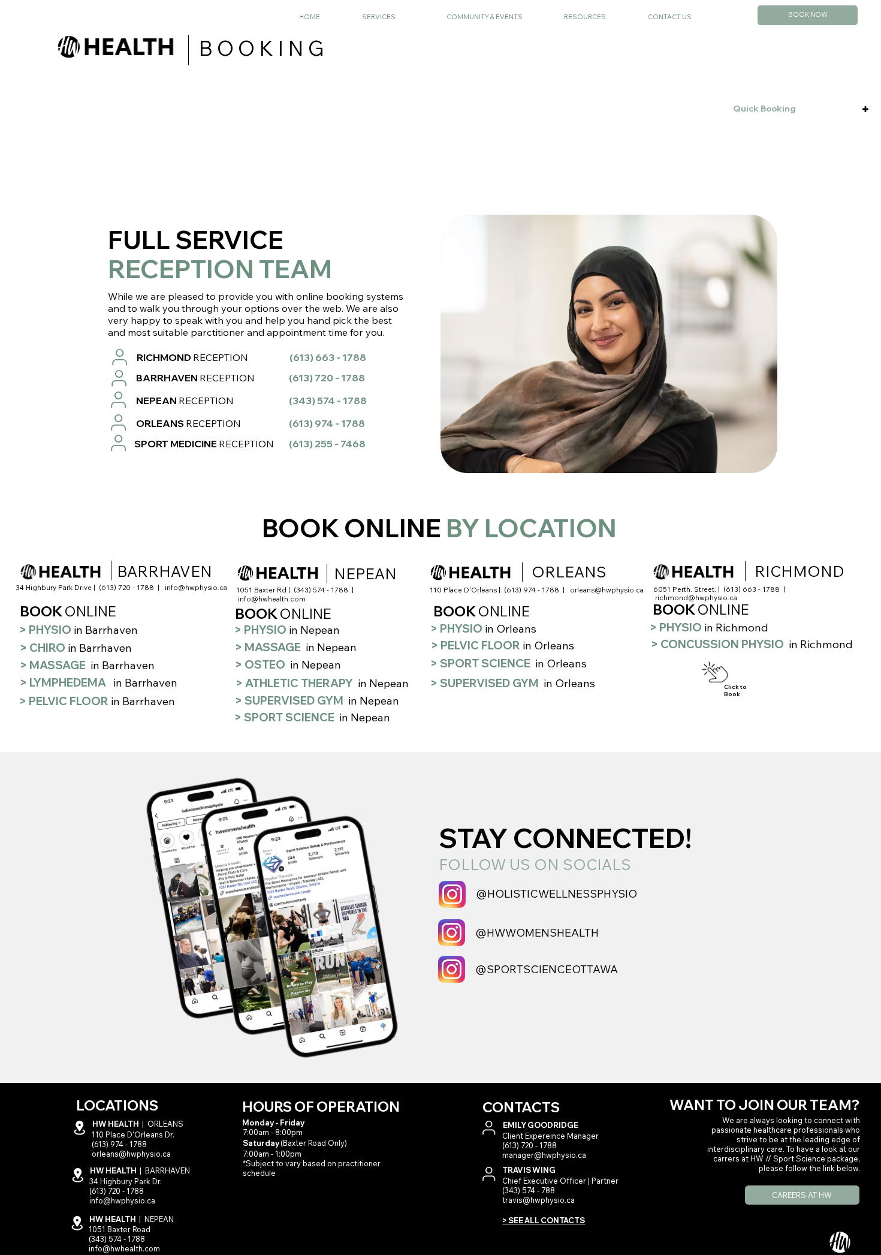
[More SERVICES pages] (427, 17)
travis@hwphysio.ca (538, 1200)
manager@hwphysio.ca (544, 1155)
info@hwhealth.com (272, 598)
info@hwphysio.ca (196, 587)
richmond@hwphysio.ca (696, 597)
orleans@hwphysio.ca (607, 589)
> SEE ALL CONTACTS (543, 1220)
